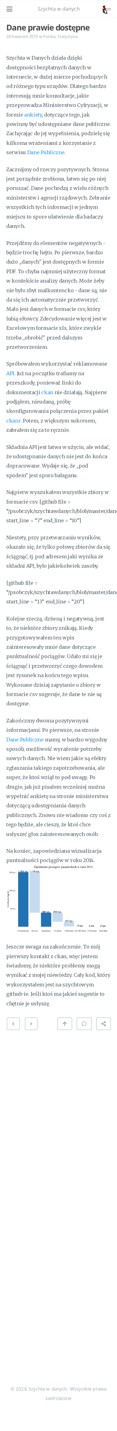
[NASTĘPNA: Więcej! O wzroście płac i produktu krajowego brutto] (13, 1024)
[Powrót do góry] (64, 1024)
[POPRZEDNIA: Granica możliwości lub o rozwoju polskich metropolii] (31, 1024)
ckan (47, 392)
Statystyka (67, 36)
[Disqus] (58, 1113)
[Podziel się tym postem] (103, 1024)
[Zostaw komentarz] (84, 1024)
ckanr (13, 421)
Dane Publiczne (46, 152)
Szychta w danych (59, 8)
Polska (49, 36)
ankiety (33, 115)
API (10, 373)
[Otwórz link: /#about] (106, 9)
